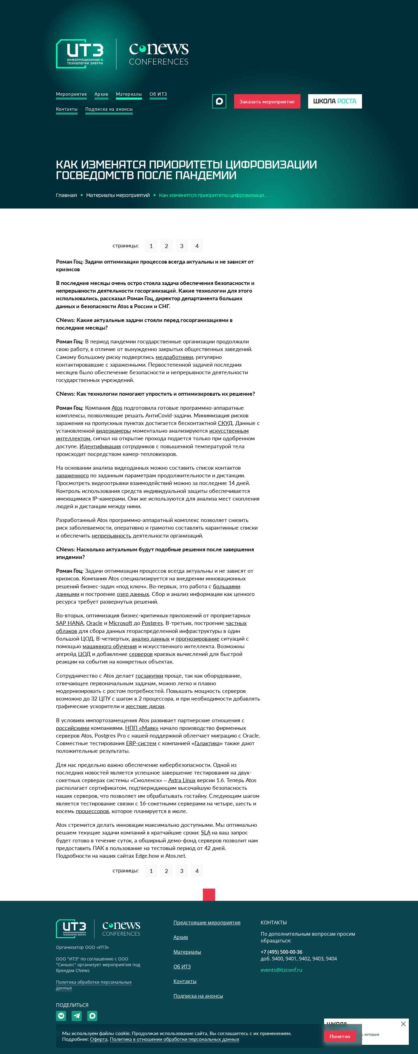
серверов (141, 653)
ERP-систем (141, 743)
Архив (101, 94)
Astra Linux (182, 780)
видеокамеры (113, 430)
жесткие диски (145, 706)
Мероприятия (71, 94)
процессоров (92, 811)
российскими (72, 727)
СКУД (225, 423)
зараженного (72, 475)
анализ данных (151, 638)
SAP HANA (70, 622)
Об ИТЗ (158, 94)
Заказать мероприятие (267, 101)
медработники (174, 356)
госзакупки (149, 675)
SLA (205, 832)
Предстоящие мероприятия (207, 922)
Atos (117, 407)
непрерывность (111, 535)
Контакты (67, 109)
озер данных (133, 593)
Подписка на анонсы (109, 109)
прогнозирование (197, 638)
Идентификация (100, 446)
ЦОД (84, 653)
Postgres (152, 622)
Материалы (129, 94)
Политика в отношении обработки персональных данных (174, 1039)
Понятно (340, 1036)
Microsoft (120, 622)
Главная (66, 195)
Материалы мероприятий (118, 195)
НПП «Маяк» (142, 727)
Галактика (207, 743)
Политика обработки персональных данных (94, 985)
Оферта (98, 1039)
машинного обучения (110, 646)
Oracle (94, 622)
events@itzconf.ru (281, 970)
